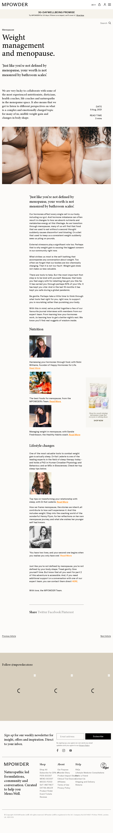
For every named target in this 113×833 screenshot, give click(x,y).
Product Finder (46, 791)
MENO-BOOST (46, 778)
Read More (34, 368)
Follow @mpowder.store (17, 664)
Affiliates (61, 782)
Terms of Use (63, 785)
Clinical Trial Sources (65, 778)
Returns (78, 785)
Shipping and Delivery (83, 782)
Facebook (54, 612)
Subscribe (98, 736)
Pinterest (67, 612)
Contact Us (80, 778)
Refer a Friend (81, 775)
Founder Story (63, 772)
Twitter (42, 612)
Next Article (105, 636)
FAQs (77, 769)
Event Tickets (46, 794)
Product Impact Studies (65, 775)
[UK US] (93, 4)
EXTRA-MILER (46, 788)
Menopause (8, 29)
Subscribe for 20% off (48, 772)
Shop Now (80, 15)
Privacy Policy (84, 745)
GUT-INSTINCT (47, 785)
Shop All (43, 769)
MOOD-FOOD (46, 782)
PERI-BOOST (46, 775)
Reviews (43, 797)
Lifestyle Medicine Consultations (83, 772)
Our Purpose (62, 769)
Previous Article (9, 636)
